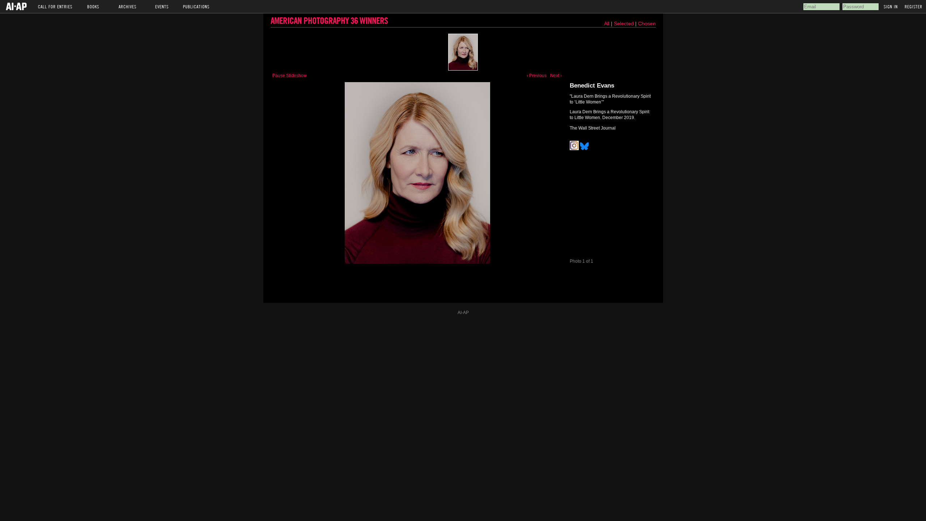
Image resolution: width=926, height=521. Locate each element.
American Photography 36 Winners (329, 20)
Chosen (647, 23)
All (606, 23)
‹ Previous (537, 75)
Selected (624, 23)
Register (913, 6)
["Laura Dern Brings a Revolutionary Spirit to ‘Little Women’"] (463, 52)
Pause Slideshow (289, 75)
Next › (556, 75)
